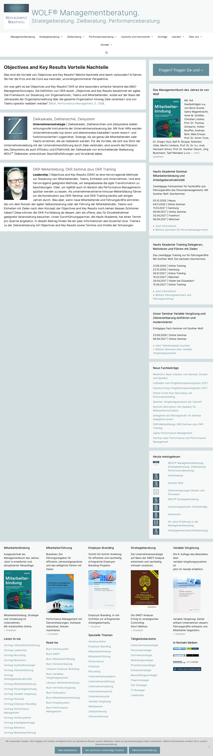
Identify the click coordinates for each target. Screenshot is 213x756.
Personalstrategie (141, 650)
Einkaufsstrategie (141, 670)
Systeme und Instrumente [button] (135, 36)
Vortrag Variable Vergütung (20, 693)
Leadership (137, 695)
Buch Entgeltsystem (58, 702)
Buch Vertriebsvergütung (60, 687)
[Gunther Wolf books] (192, 662)
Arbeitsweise (175, 475)
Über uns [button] (194, 36)
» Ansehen (10, 630)
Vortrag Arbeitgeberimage (19, 722)
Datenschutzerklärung (144, 750)
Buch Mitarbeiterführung (60, 658)
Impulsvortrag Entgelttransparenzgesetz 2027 (180, 388)
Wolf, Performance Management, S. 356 (76, 103)
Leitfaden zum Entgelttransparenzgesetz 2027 (180, 383)
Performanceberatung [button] (101, 36)
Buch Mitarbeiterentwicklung (63, 697)
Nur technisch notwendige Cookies (104, 750)
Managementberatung (23, 36)
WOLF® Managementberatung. (86, 12)
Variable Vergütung (99, 701)
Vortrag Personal (14, 698)
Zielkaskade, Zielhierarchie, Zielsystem (64, 119)
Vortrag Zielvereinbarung (18, 670)
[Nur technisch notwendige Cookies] (209, 746)
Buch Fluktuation (56, 692)
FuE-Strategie (139, 685)
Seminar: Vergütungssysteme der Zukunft (177, 401)
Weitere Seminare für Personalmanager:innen (181, 229)
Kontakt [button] (105, 44)
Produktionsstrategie (143, 665)
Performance (96, 661)
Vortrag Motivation (15, 660)
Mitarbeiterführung (99, 656)
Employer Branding (99, 646)
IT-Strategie (138, 690)
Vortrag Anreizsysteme (17, 717)
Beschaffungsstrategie (144, 675)
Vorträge (162, 36)
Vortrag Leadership (15, 650)
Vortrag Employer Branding (20, 703)
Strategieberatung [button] (49, 36)
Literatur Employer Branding (62, 668)
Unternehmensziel (98, 696)
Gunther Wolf (175, 482)
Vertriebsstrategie (141, 655)
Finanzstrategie (140, 680)
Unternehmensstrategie (144, 645)
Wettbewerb (95, 706)
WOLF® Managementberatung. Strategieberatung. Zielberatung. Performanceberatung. (187, 466)
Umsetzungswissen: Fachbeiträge (187, 506)
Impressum (174, 514)
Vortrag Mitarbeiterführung (20, 732)
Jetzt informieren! (165, 225)
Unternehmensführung (101, 681)
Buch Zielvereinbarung (59, 663)
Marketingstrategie (142, 660)
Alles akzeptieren (67, 750)
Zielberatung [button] (74, 36)
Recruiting (94, 671)
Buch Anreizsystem (57, 648)
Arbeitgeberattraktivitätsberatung (188, 530)
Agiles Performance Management (172, 433)
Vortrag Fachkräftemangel (19, 665)
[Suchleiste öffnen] (106, 53)
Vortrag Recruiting (15, 655)
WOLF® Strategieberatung (183, 499)
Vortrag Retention (14, 727)
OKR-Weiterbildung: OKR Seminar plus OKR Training (74, 169)
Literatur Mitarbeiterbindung (62, 682)
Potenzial (93, 666)
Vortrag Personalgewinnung (20, 688)
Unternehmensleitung (100, 686)
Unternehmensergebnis (102, 676)
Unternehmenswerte (100, 691)
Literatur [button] (176, 36)
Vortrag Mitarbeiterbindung (20, 683)
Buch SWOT (53, 653)
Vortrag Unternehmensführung (22, 645)
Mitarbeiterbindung (99, 651)
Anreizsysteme (97, 641)
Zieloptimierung (97, 711)
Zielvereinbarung (98, 716)
